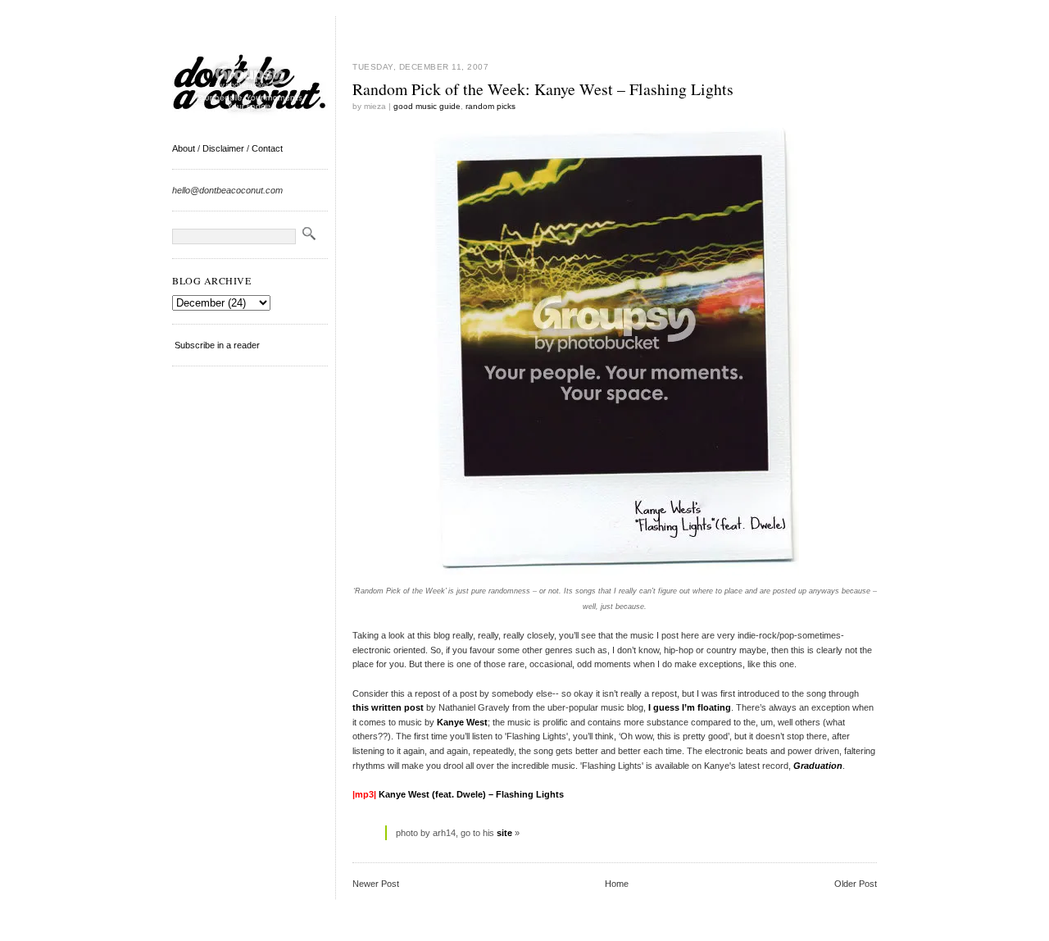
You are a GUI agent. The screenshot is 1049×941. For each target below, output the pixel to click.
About (183, 148)
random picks (490, 106)
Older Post (855, 884)
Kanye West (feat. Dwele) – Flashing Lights (471, 794)
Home (617, 884)
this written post (388, 707)
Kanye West (462, 722)
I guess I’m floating (689, 707)
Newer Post (375, 884)
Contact (267, 148)
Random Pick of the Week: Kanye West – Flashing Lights (542, 89)
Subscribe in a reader (217, 345)
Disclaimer (223, 148)
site (504, 833)
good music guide (427, 106)
